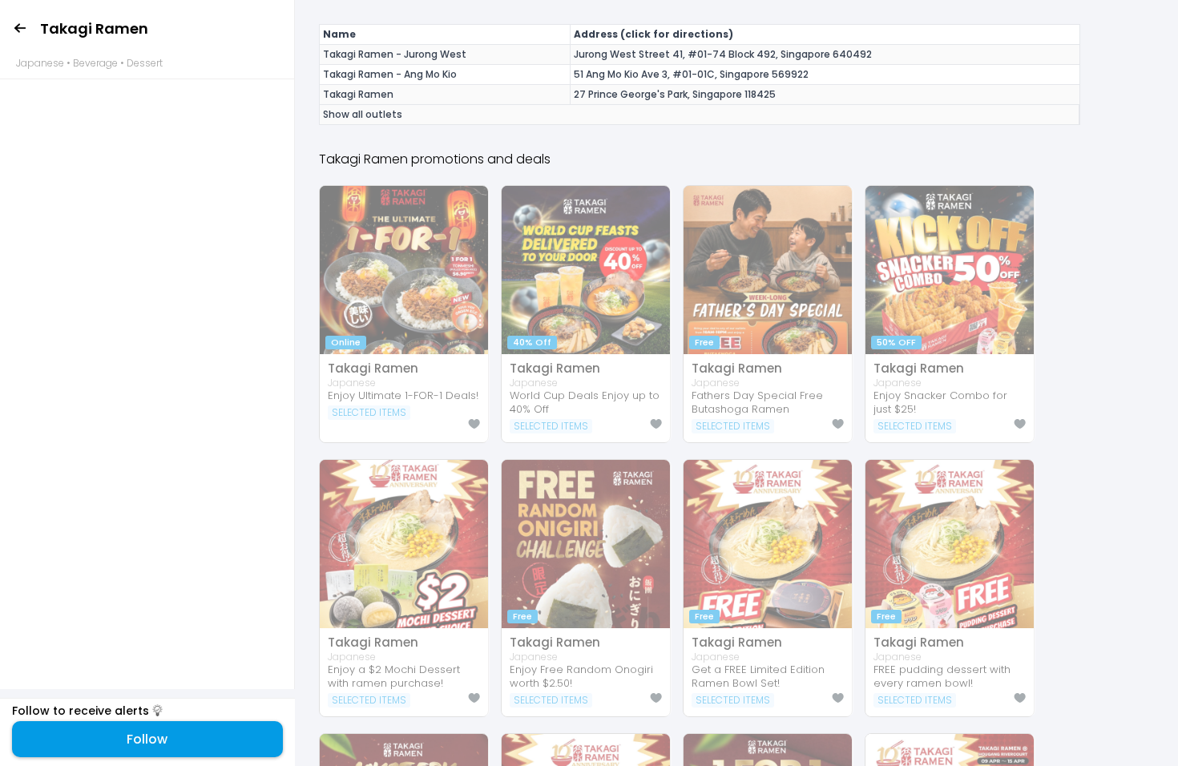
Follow (147, 739)
